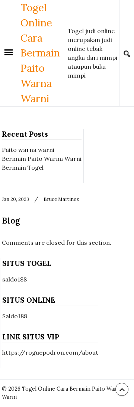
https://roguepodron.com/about (50, 352)
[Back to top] (121, 389)
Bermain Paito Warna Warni (42, 158)
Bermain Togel (23, 167)
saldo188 (14, 279)
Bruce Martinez (61, 199)
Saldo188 (14, 316)
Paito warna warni (28, 149)
